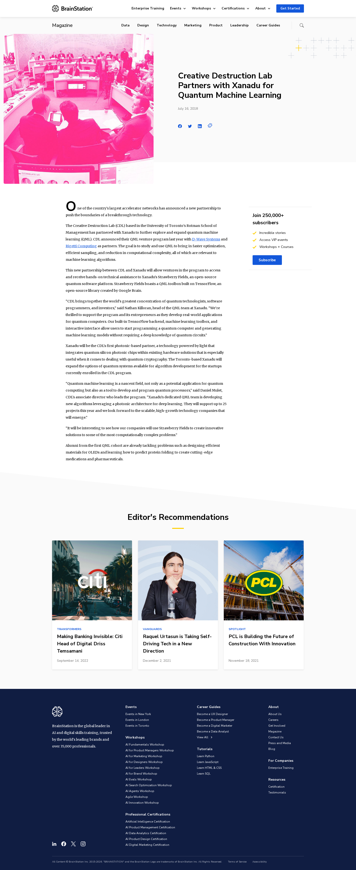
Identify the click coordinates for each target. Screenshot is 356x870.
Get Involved (276, 726)
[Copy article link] (210, 125)
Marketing (192, 25)
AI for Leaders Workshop (142, 768)
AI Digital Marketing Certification (147, 845)
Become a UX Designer (212, 714)
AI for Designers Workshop (144, 762)
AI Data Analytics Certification (145, 833)
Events (175, 8)
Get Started (290, 8)
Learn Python (205, 756)
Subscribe (267, 260)
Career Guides (268, 25)
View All (203, 737)
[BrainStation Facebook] (63, 843)
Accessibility (259, 861)
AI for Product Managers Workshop (149, 750)
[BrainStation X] (73, 843)
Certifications (233, 8)
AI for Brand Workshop (141, 774)
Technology (167, 25)
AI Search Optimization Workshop (148, 785)
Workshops (201, 8)
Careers (273, 720)
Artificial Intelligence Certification (147, 822)
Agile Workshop (136, 797)
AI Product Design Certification (146, 839)
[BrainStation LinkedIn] (54, 844)
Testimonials (277, 792)
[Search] (302, 25)
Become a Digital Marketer (214, 726)
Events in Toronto (137, 726)
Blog (271, 749)
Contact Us (276, 737)
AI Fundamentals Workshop (144, 745)
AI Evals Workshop (138, 779)
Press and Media (279, 743)
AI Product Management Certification (150, 827)
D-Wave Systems (206, 239)
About (260, 8)
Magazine (274, 731)
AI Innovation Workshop (142, 803)
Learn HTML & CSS (209, 768)
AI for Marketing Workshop (143, 756)
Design (143, 25)
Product (216, 25)
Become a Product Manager (215, 720)
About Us (275, 714)
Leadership (239, 25)
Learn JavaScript (207, 762)
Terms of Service (237, 861)
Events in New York (138, 714)
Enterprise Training (148, 8)
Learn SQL (203, 774)
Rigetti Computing (81, 246)
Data (125, 25)
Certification (276, 787)
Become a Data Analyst (213, 731)
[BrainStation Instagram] (83, 843)
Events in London (137, 720)
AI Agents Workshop (139, 791)
